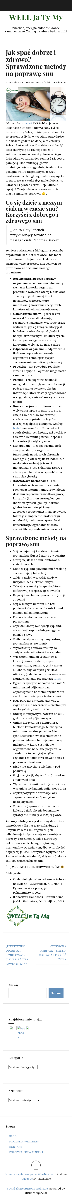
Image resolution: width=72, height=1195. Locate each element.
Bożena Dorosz (34, 82)
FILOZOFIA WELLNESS (24, 1141)
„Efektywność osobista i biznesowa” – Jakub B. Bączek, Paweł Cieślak (17, 955)
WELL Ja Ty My (36, 17)
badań (28, 123)
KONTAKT (15, 1146)
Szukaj (13, 985)
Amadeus (27, 1178)
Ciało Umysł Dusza (55, 82)
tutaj (57, 678)
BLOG (12, 1136)
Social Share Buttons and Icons (28, 1188)
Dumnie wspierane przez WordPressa (29, 1174)
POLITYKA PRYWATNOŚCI (26, 1152)
